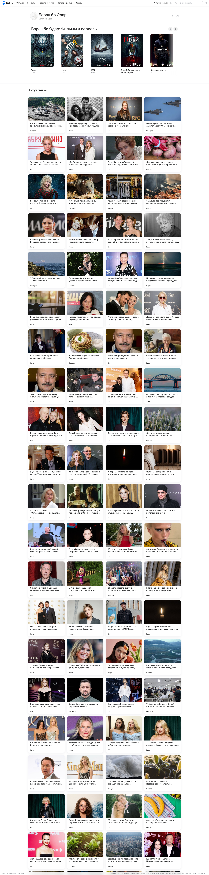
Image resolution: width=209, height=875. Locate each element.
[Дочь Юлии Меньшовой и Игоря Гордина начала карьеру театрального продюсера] (85, 231)
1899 (93, 70)
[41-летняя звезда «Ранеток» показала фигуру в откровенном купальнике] (162, 734)
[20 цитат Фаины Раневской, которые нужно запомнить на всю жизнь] (162, 231)
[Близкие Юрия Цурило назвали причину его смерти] (124, 347)
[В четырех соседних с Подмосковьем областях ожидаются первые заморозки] (162, 773)
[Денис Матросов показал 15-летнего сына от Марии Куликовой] (85, 386)
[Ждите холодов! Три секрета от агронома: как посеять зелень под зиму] (85, 850)
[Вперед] (175, 29)
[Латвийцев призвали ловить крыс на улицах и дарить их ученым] (85, 192)
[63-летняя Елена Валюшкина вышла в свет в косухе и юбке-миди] (46, 812)
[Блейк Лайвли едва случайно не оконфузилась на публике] (162, 579)
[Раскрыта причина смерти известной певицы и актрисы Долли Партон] (46, 192)
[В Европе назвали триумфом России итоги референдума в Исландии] (124, 579)
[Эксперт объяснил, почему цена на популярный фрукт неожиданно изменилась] (162, 812)
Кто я (63, 70)
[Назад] (170, 29)
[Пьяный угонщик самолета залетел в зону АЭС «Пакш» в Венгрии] (162, 115)
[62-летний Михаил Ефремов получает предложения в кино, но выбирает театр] (46, 579)
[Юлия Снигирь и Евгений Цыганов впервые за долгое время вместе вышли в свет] (162, 850)
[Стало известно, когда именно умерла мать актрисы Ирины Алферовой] (162, 347)
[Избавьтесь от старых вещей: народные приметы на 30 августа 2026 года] (124, 192)
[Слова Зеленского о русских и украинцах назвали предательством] (85, 696)
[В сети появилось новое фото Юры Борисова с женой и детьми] (46, 425)
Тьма (33, 70)
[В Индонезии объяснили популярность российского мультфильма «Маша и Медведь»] (85, 579)
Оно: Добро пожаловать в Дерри (130, 71)
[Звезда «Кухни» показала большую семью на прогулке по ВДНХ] (46, 657)
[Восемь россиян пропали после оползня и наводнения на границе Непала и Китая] (124, 850)
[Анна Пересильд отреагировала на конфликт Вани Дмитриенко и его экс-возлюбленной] (124, 231)
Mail (3, 873)
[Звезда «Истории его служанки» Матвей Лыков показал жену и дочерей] (124, 425)
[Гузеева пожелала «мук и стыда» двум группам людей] (85, 309)
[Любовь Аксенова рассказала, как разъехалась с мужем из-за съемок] (46, 850)
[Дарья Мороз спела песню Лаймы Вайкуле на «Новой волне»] (162, 309)
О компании (11, 873)
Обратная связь (199, 873)
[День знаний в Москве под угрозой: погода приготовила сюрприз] (85, 270)
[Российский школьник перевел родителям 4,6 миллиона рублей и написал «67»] (46, 309)
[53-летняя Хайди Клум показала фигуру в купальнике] (85, 657)
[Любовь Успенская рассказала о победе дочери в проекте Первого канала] (124, 734)
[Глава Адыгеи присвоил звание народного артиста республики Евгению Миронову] (46, 773)
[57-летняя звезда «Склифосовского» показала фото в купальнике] (46, 502)
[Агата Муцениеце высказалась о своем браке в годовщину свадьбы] (124, 309)
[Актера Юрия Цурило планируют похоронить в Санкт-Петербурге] (85, 502)
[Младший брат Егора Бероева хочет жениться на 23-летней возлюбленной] (124, 386)
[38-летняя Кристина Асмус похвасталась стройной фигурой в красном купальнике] (124, 541)
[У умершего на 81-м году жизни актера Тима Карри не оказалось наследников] (46, 463)
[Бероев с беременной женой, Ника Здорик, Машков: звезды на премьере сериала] (46, 541)
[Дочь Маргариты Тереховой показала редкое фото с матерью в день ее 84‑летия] (124, 154)
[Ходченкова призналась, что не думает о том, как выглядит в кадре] (46, 696)
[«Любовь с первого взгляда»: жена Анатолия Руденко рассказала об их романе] (85, 154)
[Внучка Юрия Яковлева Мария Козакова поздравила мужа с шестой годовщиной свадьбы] (46, 231)
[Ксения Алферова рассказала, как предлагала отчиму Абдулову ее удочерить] (85, 115)
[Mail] (3, 3)
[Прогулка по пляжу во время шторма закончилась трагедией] (162, 270)
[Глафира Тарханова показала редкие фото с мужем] (124, 115)
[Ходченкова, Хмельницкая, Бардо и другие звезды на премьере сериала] (124, 696)
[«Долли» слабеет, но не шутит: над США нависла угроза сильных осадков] (124, 773)
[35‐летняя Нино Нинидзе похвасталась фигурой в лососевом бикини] (85, 618)
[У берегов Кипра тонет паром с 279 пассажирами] (46, 270)
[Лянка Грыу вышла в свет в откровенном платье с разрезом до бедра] (85, 541)
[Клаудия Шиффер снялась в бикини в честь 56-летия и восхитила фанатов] (85, 773)
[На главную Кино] (9, 3)
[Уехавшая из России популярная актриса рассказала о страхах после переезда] (46, 154)
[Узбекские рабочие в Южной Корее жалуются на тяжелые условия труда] (162, 696)
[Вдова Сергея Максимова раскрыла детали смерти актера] (162, 618)
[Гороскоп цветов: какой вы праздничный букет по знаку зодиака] (124, 657)
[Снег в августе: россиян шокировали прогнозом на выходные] (162, 425)
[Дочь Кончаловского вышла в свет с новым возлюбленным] (85, 425)
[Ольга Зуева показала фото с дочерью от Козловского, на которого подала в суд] (46, 618)
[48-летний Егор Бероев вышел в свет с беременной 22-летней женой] (85, 463)
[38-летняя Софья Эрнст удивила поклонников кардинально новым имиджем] (162, 541)
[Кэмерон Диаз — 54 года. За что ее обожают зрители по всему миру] (85, 734)
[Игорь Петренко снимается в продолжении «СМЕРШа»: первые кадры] (124, 618)
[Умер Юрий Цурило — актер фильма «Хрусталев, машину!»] (46, 386)
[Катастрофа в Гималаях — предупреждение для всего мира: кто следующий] (46, 115)
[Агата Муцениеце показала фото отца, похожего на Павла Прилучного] (124, 502)
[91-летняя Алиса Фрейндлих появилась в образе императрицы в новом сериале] (46, 347)
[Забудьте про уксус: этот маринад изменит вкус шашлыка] (162, 192)
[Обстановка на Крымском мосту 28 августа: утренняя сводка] (162, 386)
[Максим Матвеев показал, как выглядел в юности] (162, 502)
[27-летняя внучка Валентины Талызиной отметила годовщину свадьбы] (124, 812)
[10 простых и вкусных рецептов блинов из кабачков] (85, 347)
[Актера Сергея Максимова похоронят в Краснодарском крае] (124, 463)
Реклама (21, 873)
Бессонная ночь (158, 70)
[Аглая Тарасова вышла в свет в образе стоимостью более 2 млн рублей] (85, 812)
